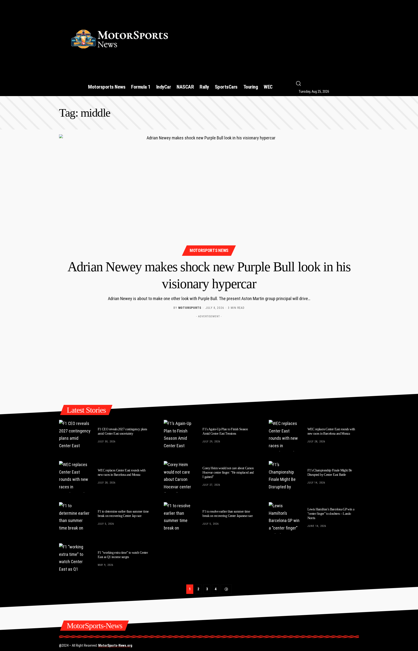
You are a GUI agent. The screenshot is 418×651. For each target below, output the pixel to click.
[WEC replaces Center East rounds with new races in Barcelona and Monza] (284, 435)
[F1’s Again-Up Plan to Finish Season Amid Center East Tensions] (179, 435)
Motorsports (189, 308)
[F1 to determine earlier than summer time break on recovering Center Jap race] (74, 518)
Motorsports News (209, 250)
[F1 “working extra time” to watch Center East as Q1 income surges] (74, 559)
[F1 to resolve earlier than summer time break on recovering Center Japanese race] (179, 518)
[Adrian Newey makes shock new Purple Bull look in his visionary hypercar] (209, 194)
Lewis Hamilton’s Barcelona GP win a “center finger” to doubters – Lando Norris (330, 513)
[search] (331, 83)
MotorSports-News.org (115, 645)
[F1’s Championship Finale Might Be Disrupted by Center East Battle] (284, 476)
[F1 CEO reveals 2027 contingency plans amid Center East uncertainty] (74, 435)
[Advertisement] (270, 37)
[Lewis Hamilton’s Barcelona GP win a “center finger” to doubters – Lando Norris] (284, 518)
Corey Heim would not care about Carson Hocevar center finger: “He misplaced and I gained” (228, 472)
